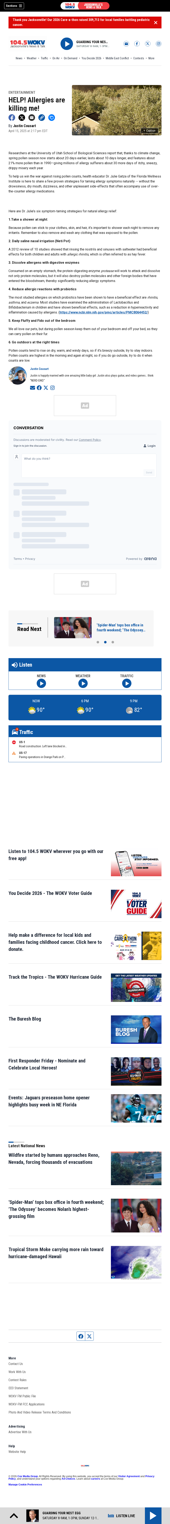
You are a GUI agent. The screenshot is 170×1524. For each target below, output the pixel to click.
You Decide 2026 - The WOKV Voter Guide (50, 893)
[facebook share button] (11, 117)
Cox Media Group (27, 1476)
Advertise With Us (20, 1432)
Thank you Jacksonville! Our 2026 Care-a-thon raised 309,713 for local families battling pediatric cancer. (81, 22)
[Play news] (41, 683)
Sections (11, 5)
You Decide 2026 (91, 58)
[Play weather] (83, 683)
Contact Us (15, 1364)
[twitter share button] (21, 117)
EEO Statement (18, 1388)
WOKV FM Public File (22, 1396)
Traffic (44, 58)
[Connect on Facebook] (39, 387)
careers (95, 1478)
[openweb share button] (51, 117)
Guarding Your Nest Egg (92, 42)
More (151, 58)
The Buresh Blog (24, 1019)
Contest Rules (17, 1380)
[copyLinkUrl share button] (41, 117)
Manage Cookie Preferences (25, 1484)
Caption (149, 130)
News (19, 58)
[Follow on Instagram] (52, 387)
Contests (138, 58)
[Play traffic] (126, 683)
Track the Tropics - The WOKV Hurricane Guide (55, 977)
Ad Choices (68, 1478)
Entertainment (21, 93)
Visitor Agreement (129, 1476)
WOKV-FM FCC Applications (26, 1404)
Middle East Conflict (117, 58)
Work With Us (17, 1372)
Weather (31, 58)
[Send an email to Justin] (32, 387)
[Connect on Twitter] (45, 387)
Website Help (17, 1452)
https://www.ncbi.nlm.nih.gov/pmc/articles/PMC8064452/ (104, 312)
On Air (56, 58)
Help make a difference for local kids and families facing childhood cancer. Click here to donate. (55, 942)
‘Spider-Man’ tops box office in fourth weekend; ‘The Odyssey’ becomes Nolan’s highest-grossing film (56, 1209)
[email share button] (31, 117)
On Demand (70, 58)
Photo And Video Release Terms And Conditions (39, 1412)
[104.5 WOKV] (85, 6)
